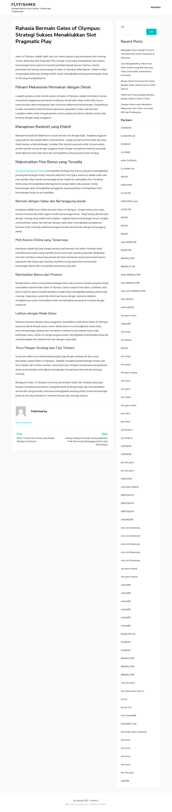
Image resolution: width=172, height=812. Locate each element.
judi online (125, 413)
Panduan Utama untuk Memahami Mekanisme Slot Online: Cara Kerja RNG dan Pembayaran (137, 108)
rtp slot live (126, 707)
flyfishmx (23, 4)
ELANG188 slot (128, 136)
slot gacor (125, 389)
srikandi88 (126, 585)
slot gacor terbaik (129, 372)
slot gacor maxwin (129, 576)
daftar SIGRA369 (129, 160)
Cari (122, 27)
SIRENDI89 (126, 128)
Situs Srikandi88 (128, 715)
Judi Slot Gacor (128, 683)
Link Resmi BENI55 (130, 487)
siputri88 (125, 781)
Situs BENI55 (127, 299)
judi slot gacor (127, 462)
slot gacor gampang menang (30, 170)
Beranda (156, 7)
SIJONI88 (125, 152)
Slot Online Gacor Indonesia (134, 732)
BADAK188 (126, 250)
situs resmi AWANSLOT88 (133, 291)
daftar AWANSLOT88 (130, 274)
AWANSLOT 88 (128, 266)
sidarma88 (126, 323)
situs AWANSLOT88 (130, 283)
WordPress (103, 804)
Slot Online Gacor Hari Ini (132, 691)
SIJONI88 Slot (127, 168)
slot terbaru (126, 340)
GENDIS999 (126, 185)
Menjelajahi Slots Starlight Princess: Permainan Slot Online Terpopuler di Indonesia (138, 54)
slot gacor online (128, 315)
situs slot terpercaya (130, 528)
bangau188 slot (128, 634)
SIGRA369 (125, 144)
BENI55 (124, 176)
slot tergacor (127, 430)
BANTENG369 (127, 495)
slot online (126, 332)
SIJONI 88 (126, 193)
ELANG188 (126, 209)
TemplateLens (83, 804)
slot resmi (125, 381)
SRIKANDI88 (127, 519)
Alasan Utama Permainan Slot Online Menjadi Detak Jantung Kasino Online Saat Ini (138, 85)
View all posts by (23, 422)
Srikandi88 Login (129, 723)
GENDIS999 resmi (129, 201)
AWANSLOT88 (127, 258)
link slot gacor (127, 772)
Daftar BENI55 (127, 307)
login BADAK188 (128, 242)
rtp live (124, 699)
